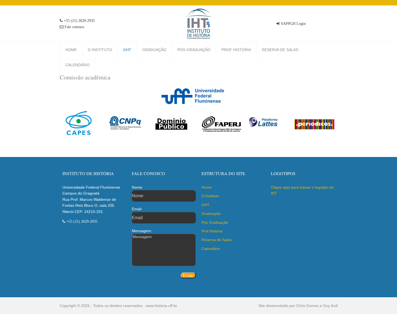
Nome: (137, 187)
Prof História (236, 50)
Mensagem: (142, 231)
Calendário (77, 65)
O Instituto (100, 50)
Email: (137, 209)
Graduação (154, 50)
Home (71, 50)
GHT (127, 50)
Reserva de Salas (280, 50)
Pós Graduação (193, 50)
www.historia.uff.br (161, 305)
